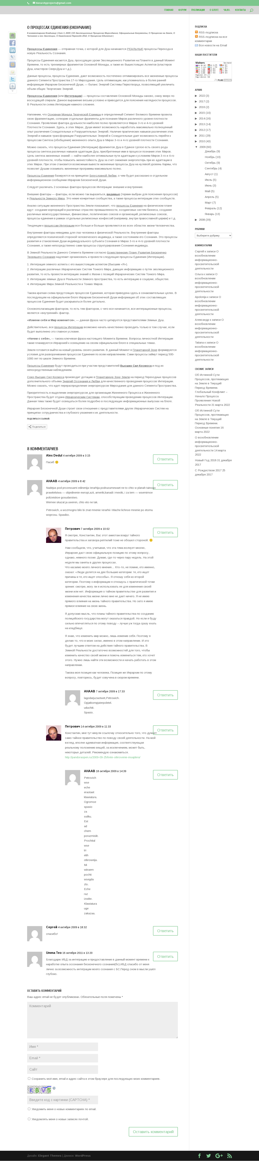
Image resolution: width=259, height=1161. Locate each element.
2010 (202, 141)
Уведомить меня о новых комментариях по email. (64, 1109)
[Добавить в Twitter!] (12, 79)
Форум (182, 10)
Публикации (198, 10)
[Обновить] (54, 1087)
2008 (202, 219)
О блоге (214, 10)
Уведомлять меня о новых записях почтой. (60, 1119)
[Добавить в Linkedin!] (12, 50)
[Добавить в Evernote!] (12, 36)
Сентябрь (211, 168)
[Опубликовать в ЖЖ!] (12, 57)
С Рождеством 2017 (208, 470)
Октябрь (210, 162)
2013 (202, 124)
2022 (202, 95)
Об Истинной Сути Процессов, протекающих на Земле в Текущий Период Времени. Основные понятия (212, 419)
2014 (202, 118)
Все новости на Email (212, 45)
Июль (208, 179)
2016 (202, 107)
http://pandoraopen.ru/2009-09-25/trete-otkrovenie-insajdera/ (102, 757)
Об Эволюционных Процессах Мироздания (95, 33)
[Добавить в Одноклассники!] (12, 72)
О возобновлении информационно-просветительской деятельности (207, 260)
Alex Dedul (54, 455)
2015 (202, 112)
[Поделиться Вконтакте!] (12, 86)
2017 (202, 101)
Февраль (210, 208)
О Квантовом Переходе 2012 (71, 36)
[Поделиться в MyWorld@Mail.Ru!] (12, 65)
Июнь (208, 185)
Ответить (165, 459)
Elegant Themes (49, 1155)
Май (207, 191)
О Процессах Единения (100, 36)
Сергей (51, 927)
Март (208, 202)
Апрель (209, 196)
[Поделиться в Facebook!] (12, 43)
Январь (209, 214)
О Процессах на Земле (160, 33)
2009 (202, 146)
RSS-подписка (208, 32)
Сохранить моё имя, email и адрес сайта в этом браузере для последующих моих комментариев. (96, 1078)
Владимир (51, 33)
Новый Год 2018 (205, 460)
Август (209, 174)
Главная (168, 10)
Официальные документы (133, 33)
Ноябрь (210, 157)
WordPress (83, 1155)
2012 (202, 129)
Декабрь (210, 151)
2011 (202, 135)
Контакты (240, 10)
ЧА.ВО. (227, 10)
